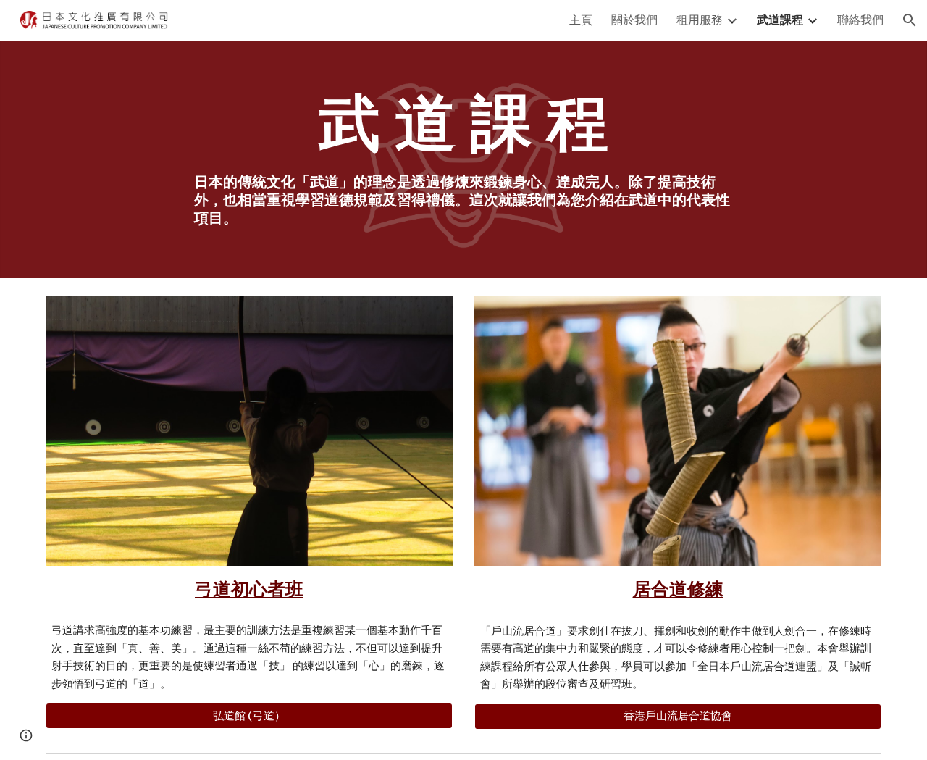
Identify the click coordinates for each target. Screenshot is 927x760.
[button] (909, 20)
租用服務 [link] (699, 19)
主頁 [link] (580, 19)
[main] (463, 122)
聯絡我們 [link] (860, 19)
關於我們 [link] (634, 19)
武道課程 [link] (780, 19)
